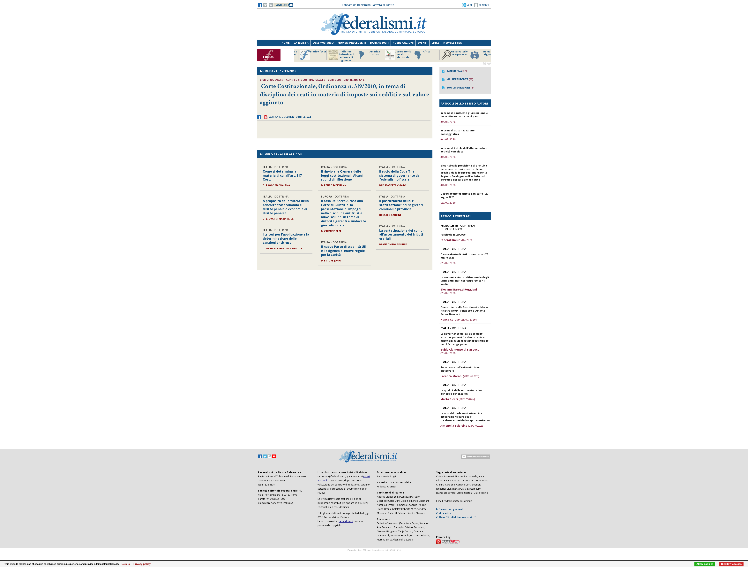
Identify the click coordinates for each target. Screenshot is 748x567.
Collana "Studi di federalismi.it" (456, 517)
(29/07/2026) (448, 202)
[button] (467, 5)
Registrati (483, 4)
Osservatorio (323, 42)
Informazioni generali (449, 509)
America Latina (312, 53)
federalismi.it (346, 521)
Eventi (422, 42)
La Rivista (301, 42)
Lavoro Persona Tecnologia (454, 54)
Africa (364, 51)
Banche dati (379, 42)
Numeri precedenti (352, 42)
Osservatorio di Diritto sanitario (482, 54)
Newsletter (452, 42)
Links (435, 42)
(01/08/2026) (448, 185)
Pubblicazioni (403, 42)
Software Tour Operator (374, 555)
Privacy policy (141, 564)
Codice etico (444, 513)
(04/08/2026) (448, 122)
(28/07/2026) (458, 291)
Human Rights (425, 53)
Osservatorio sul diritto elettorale (341, 54)
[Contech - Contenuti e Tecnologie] (448, 541)
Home (285, 42)
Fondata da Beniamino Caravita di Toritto (368, 5)
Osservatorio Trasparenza (397, 53)
